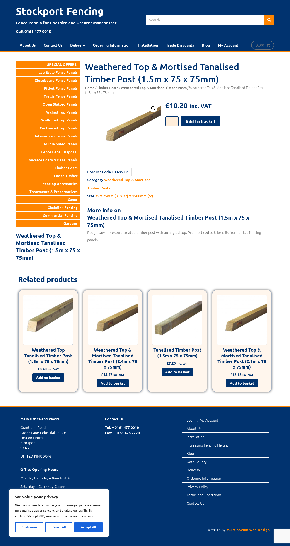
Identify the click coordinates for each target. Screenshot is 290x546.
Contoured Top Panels (59, 128)
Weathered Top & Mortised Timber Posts (154, 87)
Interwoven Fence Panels (56, 135)
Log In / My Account (202, 420)
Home (89, 87)
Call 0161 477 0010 (33, 31)
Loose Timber (66, 175)
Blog (206, 45)
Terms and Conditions (204, 494)
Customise (29, 527)
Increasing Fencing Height (207, 444)
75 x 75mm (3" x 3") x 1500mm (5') (124, 195)
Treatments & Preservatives (53, 191)
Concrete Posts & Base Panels (52, 159)
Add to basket (200, 121)
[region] (59, 513)
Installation (148, 45)
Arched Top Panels (62, 112)
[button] (153, 108)
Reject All (59, 527)
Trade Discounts (180, 45)
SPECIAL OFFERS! (62, 64)
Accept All (88, 527)
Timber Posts (66, 167)
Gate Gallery (197, 461)
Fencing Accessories (60, 183)
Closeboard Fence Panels (56, 80)
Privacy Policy (197, 486)
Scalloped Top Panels (59, 120)
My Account (228, 45)
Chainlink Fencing (63, 207)
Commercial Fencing (60, 215)
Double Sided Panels (60, 143)
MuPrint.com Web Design (248, 529)
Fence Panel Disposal (59, 151)
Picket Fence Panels (61, 88)
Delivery (77, 45)
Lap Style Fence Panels (58, 72)
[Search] (269, 20)
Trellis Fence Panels (61, 96)
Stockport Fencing (60, 11)
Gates (73, 199)
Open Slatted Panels (60, 104)
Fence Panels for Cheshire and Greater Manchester (66, 22)
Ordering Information (111, 45)
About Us (28, 45)
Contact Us (53, 45)
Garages (70, 223)
